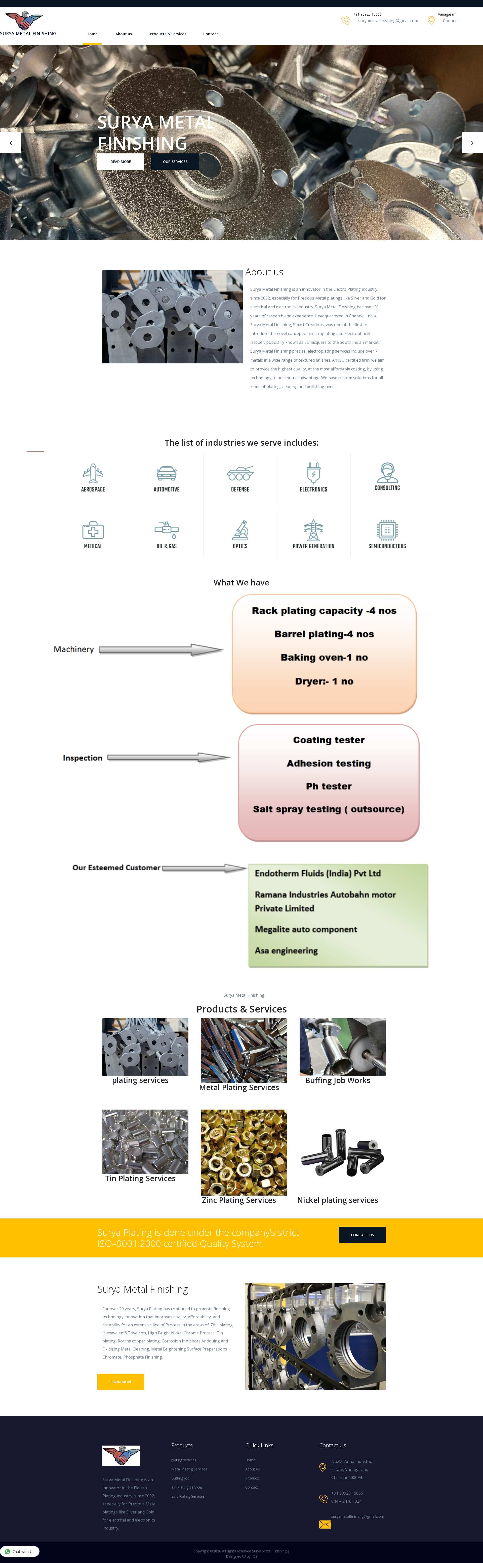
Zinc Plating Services (188, 1496)
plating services (183, 1460)
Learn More (121, 1381)
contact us (362, 1235)
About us (123, 33)
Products (252, 1478)
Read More (121, 151)
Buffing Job (180, 1478)
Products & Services (168, 33)
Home (92, 33)
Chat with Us (23, 1551)
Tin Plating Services (187, 1487)
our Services (175, 151)
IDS (254, 1556)
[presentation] (10, 142)
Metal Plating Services (189, 1469)
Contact (210, 33)
